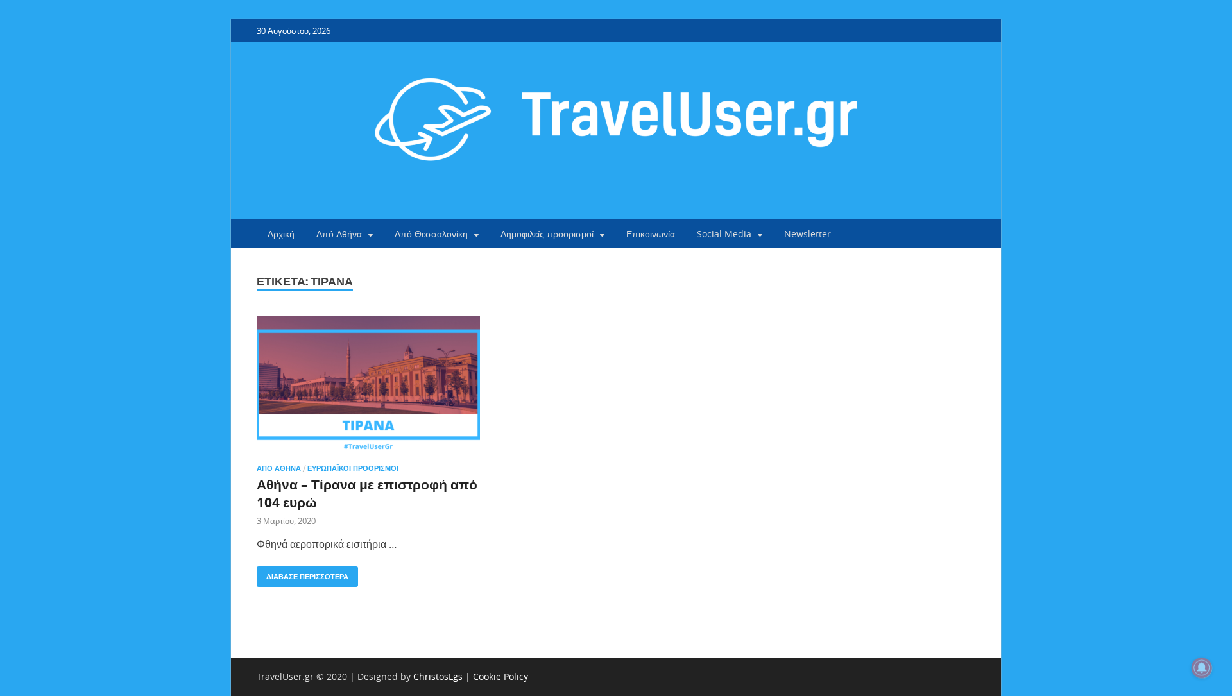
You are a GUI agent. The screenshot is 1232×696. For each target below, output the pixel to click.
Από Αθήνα (339, 234)
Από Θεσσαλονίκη (431, 234)
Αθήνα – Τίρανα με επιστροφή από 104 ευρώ (367, 493)
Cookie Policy (500, 676)
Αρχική (281, 234)
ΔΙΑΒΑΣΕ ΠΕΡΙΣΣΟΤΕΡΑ (302, 573)
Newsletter (807, 234)
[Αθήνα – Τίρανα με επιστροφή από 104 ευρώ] (368, 385)
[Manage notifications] (1202, 668)
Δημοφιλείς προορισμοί (547, 234)
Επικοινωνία (650, 234)
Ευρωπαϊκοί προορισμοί (352, 468)
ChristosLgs (438, 676)
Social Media (724, 234)
